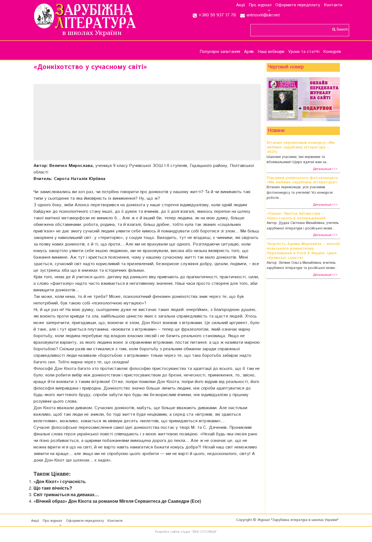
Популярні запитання (220, 52)
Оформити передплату (297, 5)
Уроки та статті (303, 52)
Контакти (333, 5)
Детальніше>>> (325, 169)
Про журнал (260, 5)
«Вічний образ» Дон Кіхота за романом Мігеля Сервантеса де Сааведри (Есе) (117, 501)
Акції (240, 5)
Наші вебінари (271, 52)
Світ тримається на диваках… (66, 494)
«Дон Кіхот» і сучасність (59, 481)
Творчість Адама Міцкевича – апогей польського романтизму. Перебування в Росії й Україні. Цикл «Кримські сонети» (303, 251)
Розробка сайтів (167, 531)
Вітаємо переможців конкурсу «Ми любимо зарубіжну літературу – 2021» (301, 147)
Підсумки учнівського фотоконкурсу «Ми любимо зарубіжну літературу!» (302, 180)
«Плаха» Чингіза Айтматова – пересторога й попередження (296, 216)
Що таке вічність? (52, 488)
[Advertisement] (147, 122)
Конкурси (332, 52)
